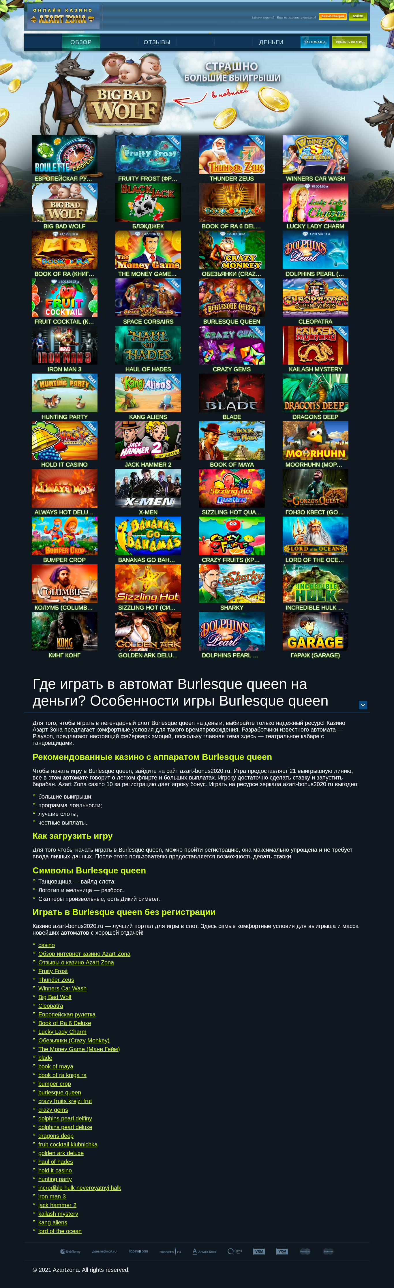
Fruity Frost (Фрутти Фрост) (149, 178)
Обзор (81, 42)
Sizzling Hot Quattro (233, 512)
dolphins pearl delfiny (65, 1118)
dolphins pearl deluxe (65, 1127)
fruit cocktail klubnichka (67, 1144)
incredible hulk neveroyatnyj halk (79, 1188)
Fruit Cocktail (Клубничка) (66, 321)
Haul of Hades (148, 369)
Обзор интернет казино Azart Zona (84, 954)
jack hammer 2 (57, 1205)
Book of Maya (232, 464)
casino (46, 945)
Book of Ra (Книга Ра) (66, 274)
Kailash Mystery (315, 369)
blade (45, 1058)
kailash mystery (58, 1214)
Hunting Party (65, 417)
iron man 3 (52, 1196)
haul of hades (55, 1162)
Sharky (231, 607)
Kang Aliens (148, 417)
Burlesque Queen (231, 321)
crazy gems (53, 1110)
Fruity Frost (53, 971)
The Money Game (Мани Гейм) (149, 274)
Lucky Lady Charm (315, 226)
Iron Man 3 (64, 369)
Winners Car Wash (315, 178)
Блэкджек (148, 226)
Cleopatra (315, 321)
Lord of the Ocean (316, 560)
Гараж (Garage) (315, 655)
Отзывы (157, 42)
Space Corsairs (148, 321)
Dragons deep (315, 417)
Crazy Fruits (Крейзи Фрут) (233, 560)
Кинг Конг (64, 655)
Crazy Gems (232, 369)
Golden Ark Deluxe (149, 655)
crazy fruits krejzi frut (65, 1101)
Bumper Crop (64, 560)
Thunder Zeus (232, 178)
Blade (232, 417)
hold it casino (55, 1170)
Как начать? (315, 42)
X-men (148, 512)
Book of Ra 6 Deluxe (233, 226)
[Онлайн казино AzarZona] (63, 16)
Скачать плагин (350, 42)
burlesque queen (59, 1092)
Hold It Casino (64, 464)
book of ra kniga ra (62, 1075)
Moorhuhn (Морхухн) (317, 464)
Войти (358, 16)
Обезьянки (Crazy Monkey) (233, 274)
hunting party (55, 1179)
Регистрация (333, 16)
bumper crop (54, 1084)
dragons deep (56, 1136)
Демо (81, 170)
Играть (81, 161)
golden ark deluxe (61, 1153)
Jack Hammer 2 (148, 464)
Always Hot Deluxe (65, 512)
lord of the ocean (60, 1231)
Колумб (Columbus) (66, 607)
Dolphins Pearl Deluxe (233, 655)
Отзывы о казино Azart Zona (76, 962)
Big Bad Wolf (64, 226)
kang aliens (52, 1222)
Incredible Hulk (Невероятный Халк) (317, 607)
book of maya (55, 1066)
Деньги (271, 42)
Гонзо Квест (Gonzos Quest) (317, 512)
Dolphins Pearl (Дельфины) (317, 274)
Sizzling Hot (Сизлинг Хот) (149, 607)
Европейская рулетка (66, 178)
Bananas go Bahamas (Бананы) (149, 560)
